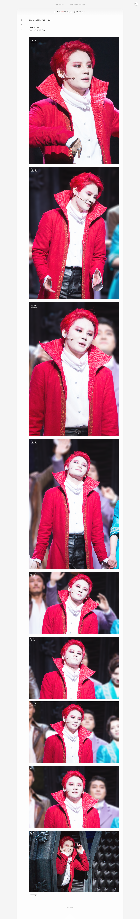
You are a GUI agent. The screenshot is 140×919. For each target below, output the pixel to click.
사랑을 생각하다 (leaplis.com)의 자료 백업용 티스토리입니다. (70, 4)
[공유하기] (35, 896)
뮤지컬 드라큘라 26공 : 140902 (40, 20)
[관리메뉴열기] (136, 3)
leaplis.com (70, 907)
